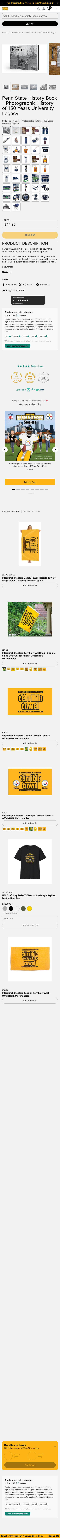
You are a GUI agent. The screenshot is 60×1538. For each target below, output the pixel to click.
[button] (39, 9)
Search (30, 23)
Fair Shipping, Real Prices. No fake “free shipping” (30, 3)
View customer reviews (17, 346)
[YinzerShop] (5, 9)
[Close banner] (57, 1536)
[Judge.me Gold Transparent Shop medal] (16, 377)
